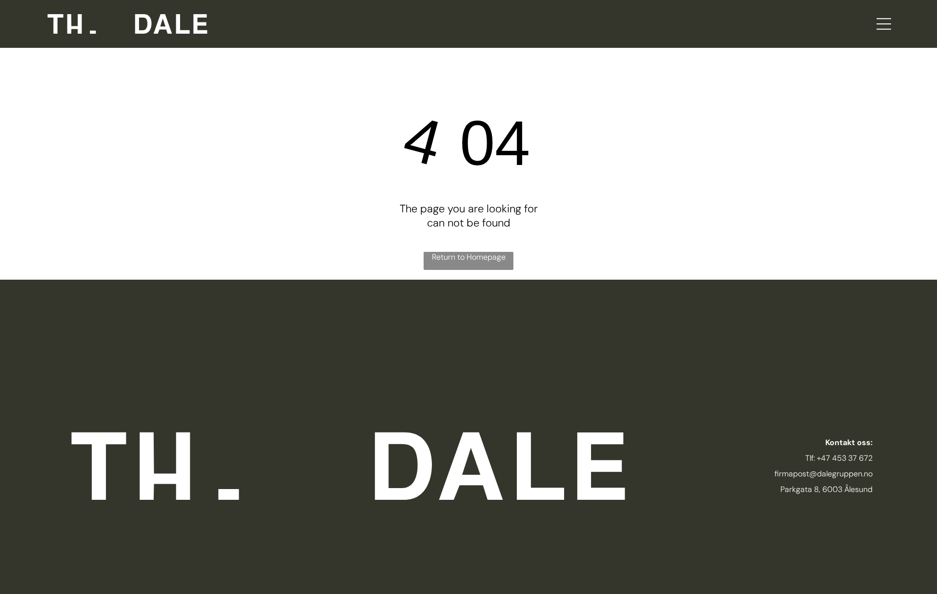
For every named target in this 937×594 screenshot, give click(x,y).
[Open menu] (883, 24)
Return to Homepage (469, 257)
